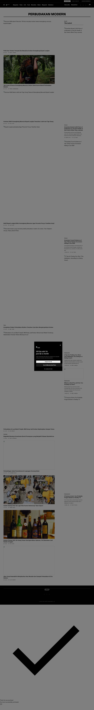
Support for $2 (48, 361)
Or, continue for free (48, 368)
